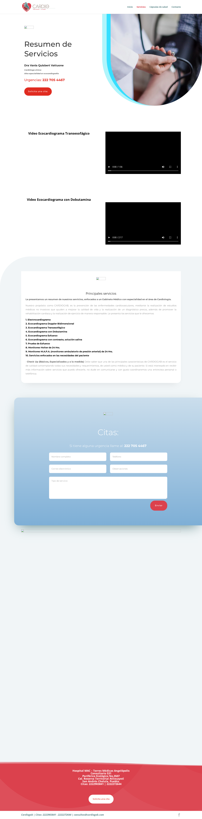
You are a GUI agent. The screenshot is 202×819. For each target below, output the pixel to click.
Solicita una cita (101, 799)
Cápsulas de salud (159, 7)
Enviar (159, 505)
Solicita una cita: (38, 91)
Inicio (130, 7)
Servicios (141, 7)
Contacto (176, 7)
